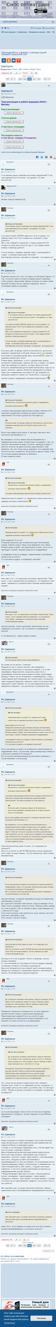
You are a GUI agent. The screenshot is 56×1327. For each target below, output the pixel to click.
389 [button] (24, 79)
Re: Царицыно (8, 169)
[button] (8, 79)
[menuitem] (7, 28)
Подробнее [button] (9, 1323)
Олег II (11, 641)
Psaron (15, 69)
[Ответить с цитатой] (48, 85)
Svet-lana (10, 208)
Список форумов (10, 22)
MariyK (33, 69)
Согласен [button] (41, 1318)
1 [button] (14, 79)
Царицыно (7, 66)
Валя (39, 69)
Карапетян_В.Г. (12, 186)
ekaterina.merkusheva (14, 83)
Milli (20, 69)
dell (8, 462)
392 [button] (39, 79)
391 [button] (34, 79)
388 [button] (20, 79)
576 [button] (45, 79)
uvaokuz (26, 69)
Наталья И (10, 162)
